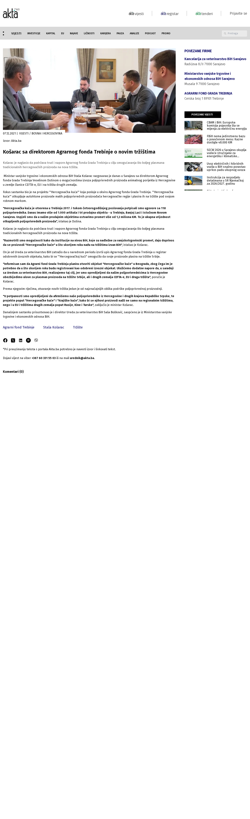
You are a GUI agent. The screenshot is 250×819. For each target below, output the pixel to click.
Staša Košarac (53, 327)
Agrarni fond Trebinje (18, 327)
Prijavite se (238, 13)
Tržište (78, 327)
